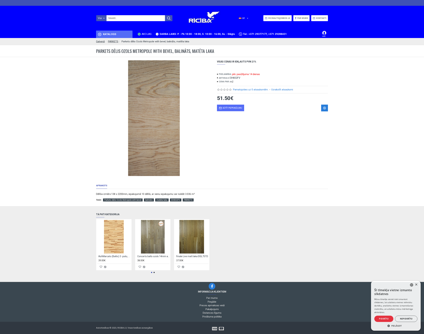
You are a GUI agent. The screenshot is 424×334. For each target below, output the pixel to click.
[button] (151, 272)
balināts (149, 200)
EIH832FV (175, 200)
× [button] (416, 284)
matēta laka (162, 200)
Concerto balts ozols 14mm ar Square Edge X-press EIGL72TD (153, 256)
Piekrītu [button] (384, 318)
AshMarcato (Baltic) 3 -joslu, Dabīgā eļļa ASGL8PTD (114, 256)
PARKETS (113, 41)
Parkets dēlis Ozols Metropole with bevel (122, 200)
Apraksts (101, 185)
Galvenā (100, 41)
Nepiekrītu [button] (406, 318)
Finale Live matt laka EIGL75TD (192, 256)
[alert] (396, 306)
